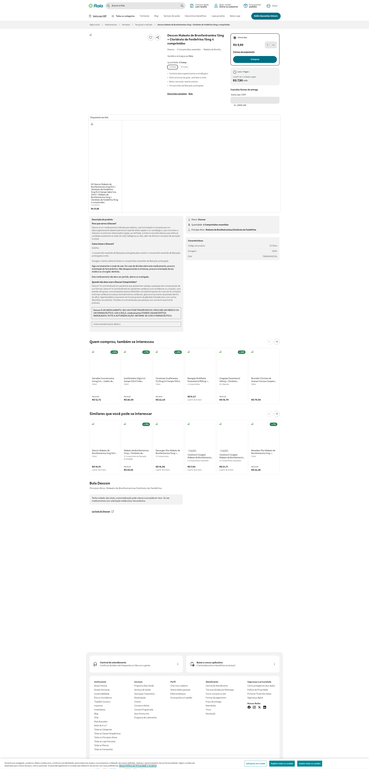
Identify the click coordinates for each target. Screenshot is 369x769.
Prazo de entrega (213, 702)
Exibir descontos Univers (266, 16)
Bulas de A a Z (100, 725)
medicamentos (134, 313)
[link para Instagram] (254, 708)
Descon (201, 219)
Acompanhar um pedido (181, 698)
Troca (208, 710)
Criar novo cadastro (179, 686)
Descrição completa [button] (177, 94)
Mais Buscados (100, 721)
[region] (184, 764)
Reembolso (211, 705)
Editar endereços (178, 694)
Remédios (126, 25)
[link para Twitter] (259, 708)
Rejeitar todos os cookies (282, 764)
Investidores (99, 710)
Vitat (96, 717)
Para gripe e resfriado (143, 25)
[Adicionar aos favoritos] (151, 37)
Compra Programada (143, 710)
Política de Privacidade (257, 690)
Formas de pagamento (216, 698)
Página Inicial (95, 25)
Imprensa (98, 705)
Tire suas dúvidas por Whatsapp (220, 690)
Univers (137, 702)
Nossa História (100, 686)
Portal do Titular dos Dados (259, 694)
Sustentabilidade (101, 694)
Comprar (255, 59)
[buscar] (182, 6)
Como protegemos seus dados (261, 686)
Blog (96, 714)
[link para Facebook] (249, 708)
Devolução (210, 714)
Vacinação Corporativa (144, 694)
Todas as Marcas (101, 745)
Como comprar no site (216, 694)
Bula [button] (191, 94)
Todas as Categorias (103, 729)
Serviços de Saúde (142, 690)
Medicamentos (111, 25)
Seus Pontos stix (141, 714)
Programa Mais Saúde (144, 686)
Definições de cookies (255, 764)
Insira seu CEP (238, 94)
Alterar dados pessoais (180, 690)
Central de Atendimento (217, 686)
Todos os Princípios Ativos (105, 737)
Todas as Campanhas (103, 749)
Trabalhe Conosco (102, 702)
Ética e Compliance (103, 698)
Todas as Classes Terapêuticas (107, 733)
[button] (126, 69)
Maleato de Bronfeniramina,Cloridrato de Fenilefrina (231, 230)
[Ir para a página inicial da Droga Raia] (95, 5)
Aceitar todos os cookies (310, 764)
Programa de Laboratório (145, 717)
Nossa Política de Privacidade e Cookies (138, 766)
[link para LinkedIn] (264, 708)
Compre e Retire (141, 705)
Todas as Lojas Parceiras (104, 741)
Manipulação (140, 698)
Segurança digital (255, 698)
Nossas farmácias (102, 690)
